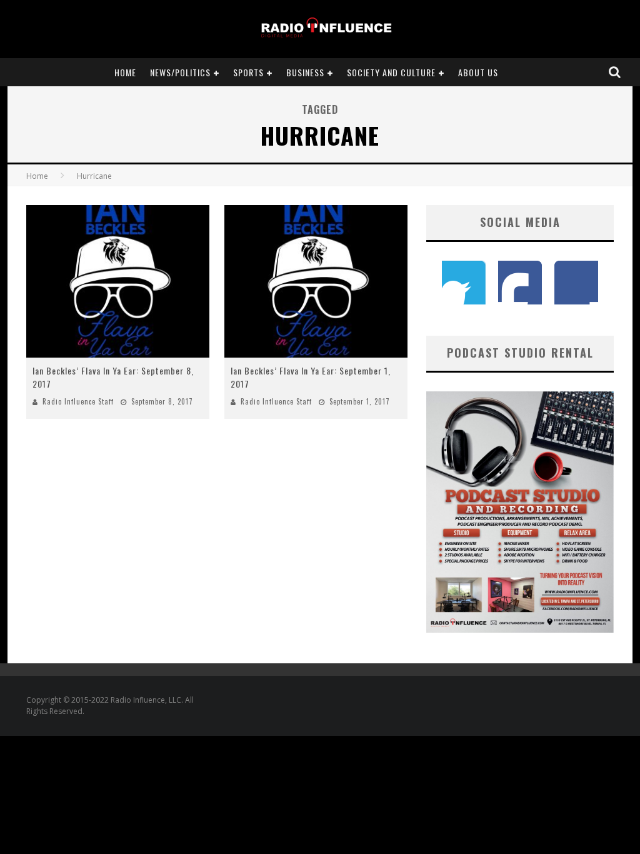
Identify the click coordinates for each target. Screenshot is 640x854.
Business (305, 72)
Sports (248, 72)
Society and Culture (391, 72)
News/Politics (180, 72)
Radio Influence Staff (78, 401)
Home (125, 72)
